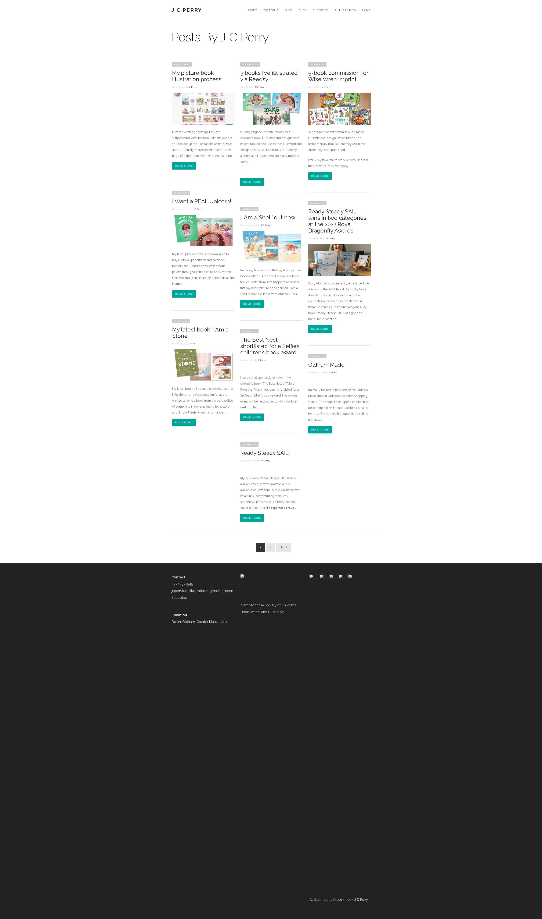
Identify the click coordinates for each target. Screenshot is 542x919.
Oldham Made (326, 365)
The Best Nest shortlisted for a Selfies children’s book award (269, 346)
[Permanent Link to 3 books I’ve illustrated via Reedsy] (271, 123)
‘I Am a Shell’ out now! (268, 217)
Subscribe (320, 10)
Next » (284, 547)
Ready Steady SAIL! (265, 453)
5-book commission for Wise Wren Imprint (338, 76)
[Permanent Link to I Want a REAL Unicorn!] (203, 245)
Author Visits (345, 10)
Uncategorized (317, 64)
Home (366, 10)
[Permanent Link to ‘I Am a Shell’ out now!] (271, 261)
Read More (184, 165)
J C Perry (186, 10)
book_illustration (181, 64)
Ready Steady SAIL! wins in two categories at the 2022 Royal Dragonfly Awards (337, 221)
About (252, 10)
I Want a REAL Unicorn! (201, 201)
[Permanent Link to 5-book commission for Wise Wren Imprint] (339, 123)
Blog (289, 10)
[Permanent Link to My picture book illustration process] (203, 123)
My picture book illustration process (196, 76)
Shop (302, 10)
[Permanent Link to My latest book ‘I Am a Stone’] (203, 380)
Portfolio (271, 10)
